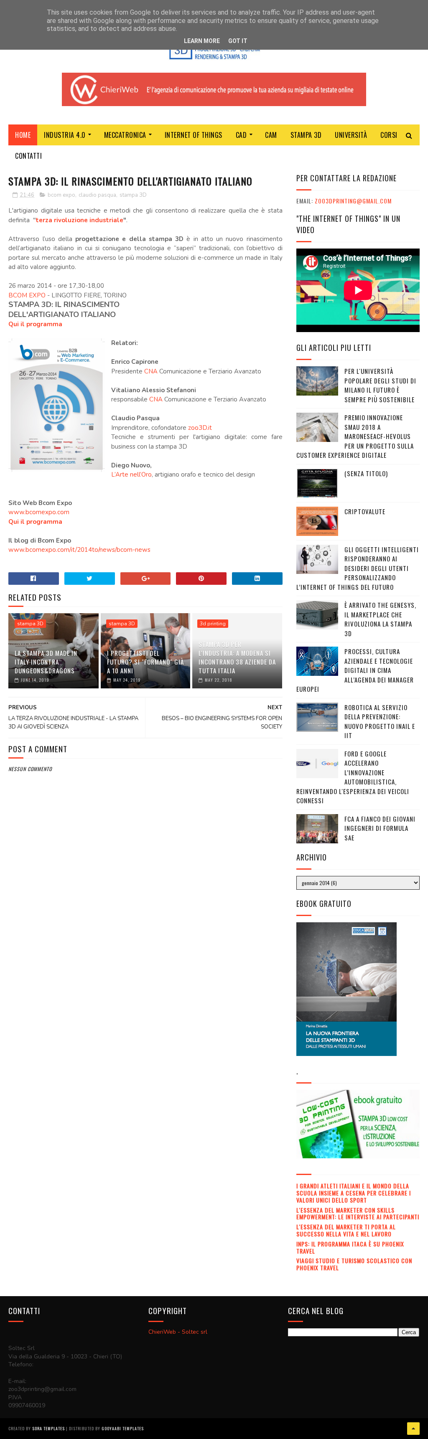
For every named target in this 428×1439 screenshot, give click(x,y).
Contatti (28, 156)
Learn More (202, 41)
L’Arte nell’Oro (131, 474)
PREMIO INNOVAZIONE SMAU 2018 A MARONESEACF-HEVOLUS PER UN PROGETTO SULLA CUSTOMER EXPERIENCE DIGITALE (355, 436)
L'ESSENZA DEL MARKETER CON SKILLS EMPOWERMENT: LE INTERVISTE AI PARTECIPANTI (357, 1213)
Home (23, 135)
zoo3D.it (200, 428)
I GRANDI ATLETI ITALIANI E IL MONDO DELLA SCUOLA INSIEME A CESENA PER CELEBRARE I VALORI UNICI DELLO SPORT (353, 1192)
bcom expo (61, 195)
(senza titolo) (366, 473)
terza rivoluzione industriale (79, 220)
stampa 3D (133, 195)
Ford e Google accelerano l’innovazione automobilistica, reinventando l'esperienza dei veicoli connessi (352, 777)
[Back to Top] (413, 1428)
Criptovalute (364, 511)
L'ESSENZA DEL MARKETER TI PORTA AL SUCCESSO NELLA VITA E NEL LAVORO (346, 1230)
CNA (151, 371)
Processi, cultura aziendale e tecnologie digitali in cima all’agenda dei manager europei (355, 670)
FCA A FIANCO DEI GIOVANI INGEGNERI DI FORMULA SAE (379, 828)
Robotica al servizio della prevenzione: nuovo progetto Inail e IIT (379, 721)
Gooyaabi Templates (123, 1428)
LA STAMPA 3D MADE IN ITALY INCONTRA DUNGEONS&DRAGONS (46, 661)
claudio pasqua (97, 195)
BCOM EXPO (27, 295)
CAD (241, 135)
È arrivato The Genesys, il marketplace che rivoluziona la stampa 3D (380, 619)
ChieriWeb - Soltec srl (177, 1332)
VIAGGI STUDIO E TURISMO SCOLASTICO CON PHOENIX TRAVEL (354, 1264)
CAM (271, 135)
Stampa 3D (306, 135)
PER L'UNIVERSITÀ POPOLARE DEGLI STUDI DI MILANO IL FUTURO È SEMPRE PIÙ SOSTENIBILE (380, 385)
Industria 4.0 (65, 135)
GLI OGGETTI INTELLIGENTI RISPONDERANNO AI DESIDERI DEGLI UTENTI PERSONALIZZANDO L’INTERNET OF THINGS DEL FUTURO (357, 568)
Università (351, 135)
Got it (237, 41)
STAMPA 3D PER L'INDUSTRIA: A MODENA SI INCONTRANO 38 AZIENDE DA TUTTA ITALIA (237, 657)
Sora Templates (48, 1428)
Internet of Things (193, 135)
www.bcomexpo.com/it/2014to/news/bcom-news (79, 550)
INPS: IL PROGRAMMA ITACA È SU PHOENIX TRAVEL (350, 1247)
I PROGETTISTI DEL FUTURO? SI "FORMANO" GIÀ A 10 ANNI (145, 661)
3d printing (213, 623)
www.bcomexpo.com (38, 512)
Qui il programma (35, 324)
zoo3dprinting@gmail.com (353, 200)
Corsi (388, 135)
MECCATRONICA (125, 135)
